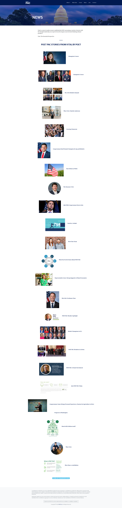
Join (89, 2)
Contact (94, 2)
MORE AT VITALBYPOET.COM (61, 478)
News (85, 2)
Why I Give (74, 2)
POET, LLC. (60, 504)
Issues (80, 2)
